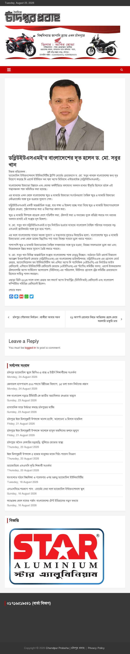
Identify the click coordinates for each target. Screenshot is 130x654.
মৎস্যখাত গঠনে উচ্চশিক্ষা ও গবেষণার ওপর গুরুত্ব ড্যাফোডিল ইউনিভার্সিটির (45, 477)
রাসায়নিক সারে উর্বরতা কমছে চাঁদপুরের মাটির (31, 407)
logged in (30, 347)
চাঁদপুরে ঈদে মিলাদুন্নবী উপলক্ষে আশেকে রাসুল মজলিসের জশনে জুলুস (43, 430)
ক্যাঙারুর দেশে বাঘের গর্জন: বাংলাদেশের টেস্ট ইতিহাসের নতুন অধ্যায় (42, 500)
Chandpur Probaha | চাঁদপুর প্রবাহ (65, 648)
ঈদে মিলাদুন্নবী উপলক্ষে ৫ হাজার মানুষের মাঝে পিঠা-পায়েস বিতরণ (41, 454)
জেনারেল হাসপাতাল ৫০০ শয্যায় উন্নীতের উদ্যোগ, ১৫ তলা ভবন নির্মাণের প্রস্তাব (47, 384)
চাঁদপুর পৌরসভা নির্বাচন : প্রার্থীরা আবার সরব (36, 317)
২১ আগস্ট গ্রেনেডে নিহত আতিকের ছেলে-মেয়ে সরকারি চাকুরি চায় (93, 319)
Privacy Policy (96, 648)
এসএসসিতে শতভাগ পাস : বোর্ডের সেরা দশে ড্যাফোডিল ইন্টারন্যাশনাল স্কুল (45, 489)
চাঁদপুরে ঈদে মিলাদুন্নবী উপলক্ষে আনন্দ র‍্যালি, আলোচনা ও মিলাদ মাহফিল (44, 419)
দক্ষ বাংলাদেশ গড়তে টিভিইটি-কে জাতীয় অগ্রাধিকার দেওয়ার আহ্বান (41, 395)
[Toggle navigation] (9, 69)
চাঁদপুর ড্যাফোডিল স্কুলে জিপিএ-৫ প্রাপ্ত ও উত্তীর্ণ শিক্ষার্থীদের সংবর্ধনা (41, 372)
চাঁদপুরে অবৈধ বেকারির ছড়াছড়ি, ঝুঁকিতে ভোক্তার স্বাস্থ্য (35, 442)
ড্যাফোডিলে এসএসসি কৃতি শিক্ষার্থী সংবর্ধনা (29, 465)
